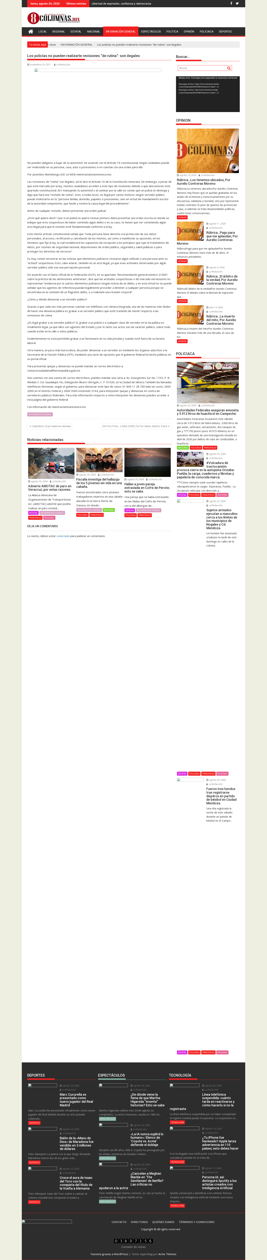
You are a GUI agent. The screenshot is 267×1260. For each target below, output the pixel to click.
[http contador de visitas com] (133, 1242)
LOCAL (43, 31)
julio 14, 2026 (216, 307)
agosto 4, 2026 (216, 267)
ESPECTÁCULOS (151, 31)
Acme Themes (167, 1254)
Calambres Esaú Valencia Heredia (51, 426)
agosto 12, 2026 (213, 1168)
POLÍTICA (172, 31)
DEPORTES (225, 31)
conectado (63, 536)
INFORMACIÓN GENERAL (121, 31)
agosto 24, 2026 (70, 1085)
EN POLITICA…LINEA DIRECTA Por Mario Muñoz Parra (134, 426)
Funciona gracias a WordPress (109, 1254)
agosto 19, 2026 (187, 175)
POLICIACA (206, 31)
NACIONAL (93, 31)
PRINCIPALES (35, 517)
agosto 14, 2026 (213, 1128)
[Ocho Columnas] (31, 31)
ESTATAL (76, 31)
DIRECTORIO (139, 1222)
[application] (208, 94)
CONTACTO (119, 1222)
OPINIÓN (189, 31)
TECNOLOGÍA (177, 1122)
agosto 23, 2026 (187, 405)
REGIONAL (58, 31)
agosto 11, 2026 (217, 223)
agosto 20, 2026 (39, 481)
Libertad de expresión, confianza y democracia (121, 3)
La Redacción (63, 64)
